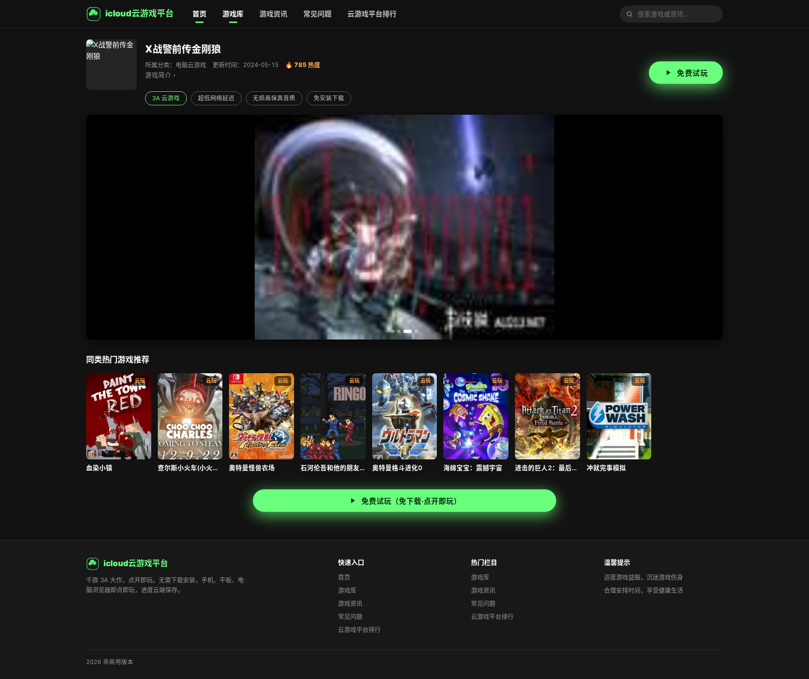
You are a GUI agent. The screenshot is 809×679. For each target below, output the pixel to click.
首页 (199, 13)
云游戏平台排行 (372, 13)
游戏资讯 (273, 13)
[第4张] (416, 331)
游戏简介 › (160, 75)
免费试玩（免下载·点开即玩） (411, 501)
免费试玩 (692, 73)
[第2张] (399, 331)
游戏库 (232, 13)
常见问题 (317, 13)
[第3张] (408, 331)
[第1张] (393, 331)
